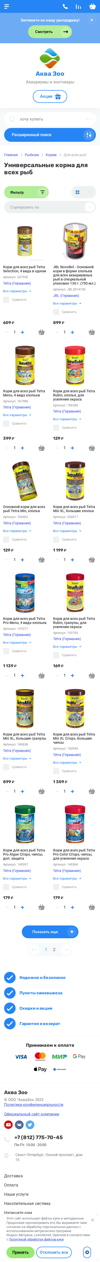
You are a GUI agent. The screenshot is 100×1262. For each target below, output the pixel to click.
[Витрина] (77, 192)
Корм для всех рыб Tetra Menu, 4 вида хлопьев (24, 393)
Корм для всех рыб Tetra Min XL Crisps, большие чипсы (74, 738)
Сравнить (19, 299)
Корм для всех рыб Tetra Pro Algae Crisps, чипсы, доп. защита (24, 854)
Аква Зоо (50, 73)
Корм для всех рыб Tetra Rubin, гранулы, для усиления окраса (74, 623)
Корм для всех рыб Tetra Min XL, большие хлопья (74, 509)
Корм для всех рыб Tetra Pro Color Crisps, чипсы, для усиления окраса (74, 854)
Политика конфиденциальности (33, 1104)
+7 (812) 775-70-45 (38, 1137)
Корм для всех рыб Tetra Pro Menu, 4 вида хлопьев (24, 621)
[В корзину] (41, 332)
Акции (46, 96)
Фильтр (17, 192)
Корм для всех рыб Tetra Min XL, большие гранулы (24, 736)
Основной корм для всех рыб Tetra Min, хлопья (24, 509)
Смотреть (44, 31)
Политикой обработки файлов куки (36, 1239)
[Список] (90, 192)
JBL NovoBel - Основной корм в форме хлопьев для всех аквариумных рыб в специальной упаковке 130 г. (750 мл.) (74, 275)
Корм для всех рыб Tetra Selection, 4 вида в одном (24, 269)
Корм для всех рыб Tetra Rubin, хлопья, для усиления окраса (74, 395)
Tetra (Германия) (17, 283)
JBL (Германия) (66, 296)
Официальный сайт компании (31, 1114)
